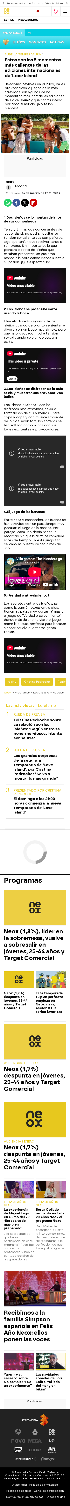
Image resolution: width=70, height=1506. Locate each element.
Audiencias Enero (19, 1141)
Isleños (19, 42)
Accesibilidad (56, 1496)
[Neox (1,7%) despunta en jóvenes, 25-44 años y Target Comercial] (19, 980)
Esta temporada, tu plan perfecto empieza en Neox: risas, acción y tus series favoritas (50, 1002)
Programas (28, 20)
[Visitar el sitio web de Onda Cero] (18, 1450)
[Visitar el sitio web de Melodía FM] (52, 1450)
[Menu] (65, 11)
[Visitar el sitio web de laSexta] (35, 1432)
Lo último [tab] (47, 705)
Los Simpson (35, 3)
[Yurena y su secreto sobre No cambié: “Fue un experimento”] (19, 1362)
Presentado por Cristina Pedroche (37, 792)
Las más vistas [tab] (20, 705)
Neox (7, 692)
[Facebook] (8, 187)
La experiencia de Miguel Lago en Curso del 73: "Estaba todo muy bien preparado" (17, 1219)
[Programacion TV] (46, 11)
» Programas (21, 692)
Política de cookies (18, 1490)
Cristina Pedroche (37, 681)
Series (9, 20)
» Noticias (57, 692)
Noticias (57, 42)
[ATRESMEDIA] (35, 1420)
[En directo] (37, 11)
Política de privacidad (43, 1484)
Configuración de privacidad (25, 1496)
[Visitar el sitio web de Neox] (52, 1432)
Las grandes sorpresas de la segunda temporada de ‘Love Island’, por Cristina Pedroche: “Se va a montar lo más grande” (36, 766)
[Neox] (17, 11)
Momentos (37, 42)
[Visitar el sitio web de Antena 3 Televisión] (18, 1432)
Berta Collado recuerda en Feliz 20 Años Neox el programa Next (50, 1215)
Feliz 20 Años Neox (15, 1203)
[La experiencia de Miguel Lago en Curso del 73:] (19, 1190)
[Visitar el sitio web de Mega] (35, 1441)
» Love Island (40, 692)
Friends (49, 3)
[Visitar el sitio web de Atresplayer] (27, 1459)
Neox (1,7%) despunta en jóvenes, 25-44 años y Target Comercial (16, 1000)
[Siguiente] (67, 3)
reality (12, 681)
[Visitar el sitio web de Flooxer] (47, 1459)
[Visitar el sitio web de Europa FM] (35, 1450)
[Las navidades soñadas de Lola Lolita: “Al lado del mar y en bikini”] (51, 1362)
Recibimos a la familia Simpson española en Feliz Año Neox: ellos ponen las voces (28, 1326)
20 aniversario (16, 3)
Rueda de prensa (29, 714)
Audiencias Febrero (21, 1063)
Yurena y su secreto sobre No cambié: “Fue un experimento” (18, 1380)
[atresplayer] (56, 11)
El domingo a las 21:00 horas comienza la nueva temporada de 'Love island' (37, 805)
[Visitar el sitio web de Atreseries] (52, 1441)
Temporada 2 (12, 33)
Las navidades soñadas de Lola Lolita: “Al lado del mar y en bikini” (49, 1382)
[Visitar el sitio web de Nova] (18, 1441)
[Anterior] (3, 3)
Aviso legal (19, 1484)
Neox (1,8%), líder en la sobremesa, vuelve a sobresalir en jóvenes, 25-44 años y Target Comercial (34, 944)
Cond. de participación (49, 1490)
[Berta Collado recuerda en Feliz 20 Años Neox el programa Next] (51, 1190)
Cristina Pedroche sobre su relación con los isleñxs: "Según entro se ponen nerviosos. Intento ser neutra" (38, 729)
